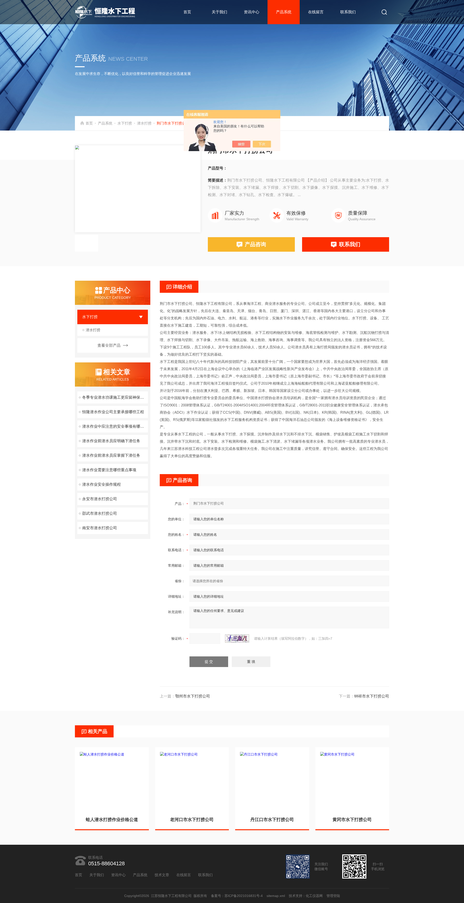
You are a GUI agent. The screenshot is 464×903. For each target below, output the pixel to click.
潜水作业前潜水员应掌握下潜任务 (111, 455)
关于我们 (219, 12)
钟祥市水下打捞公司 (371, 696)
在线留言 (316, 12)
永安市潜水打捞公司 (99, 499)
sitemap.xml (276, 896)
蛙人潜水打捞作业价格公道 (112, 819)
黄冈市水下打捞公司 (352, 819)
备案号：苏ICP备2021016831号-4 (237, 896)
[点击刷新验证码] (237, 638)
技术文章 (162, 875)
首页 (187, 12)
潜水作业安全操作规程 (101, 484)
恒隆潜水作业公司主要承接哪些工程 (113, 412)
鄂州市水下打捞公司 (192, 696)
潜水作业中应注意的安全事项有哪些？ (115, 426)
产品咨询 (255, 244)
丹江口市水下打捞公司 (272, 819)
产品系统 (283, 12)
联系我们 (348, 12)
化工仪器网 (314, 896)
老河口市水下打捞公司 (192, 819)
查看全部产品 (109, 345)
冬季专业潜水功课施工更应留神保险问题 (115, 397)
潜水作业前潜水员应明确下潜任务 (111, 441)
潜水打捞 (144, 123)
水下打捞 (124, 123)
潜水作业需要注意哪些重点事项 (109, 470)
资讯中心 (251, 12)
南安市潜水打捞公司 (99, 528)
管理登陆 (333, 896)
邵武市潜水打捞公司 (99, 513)
